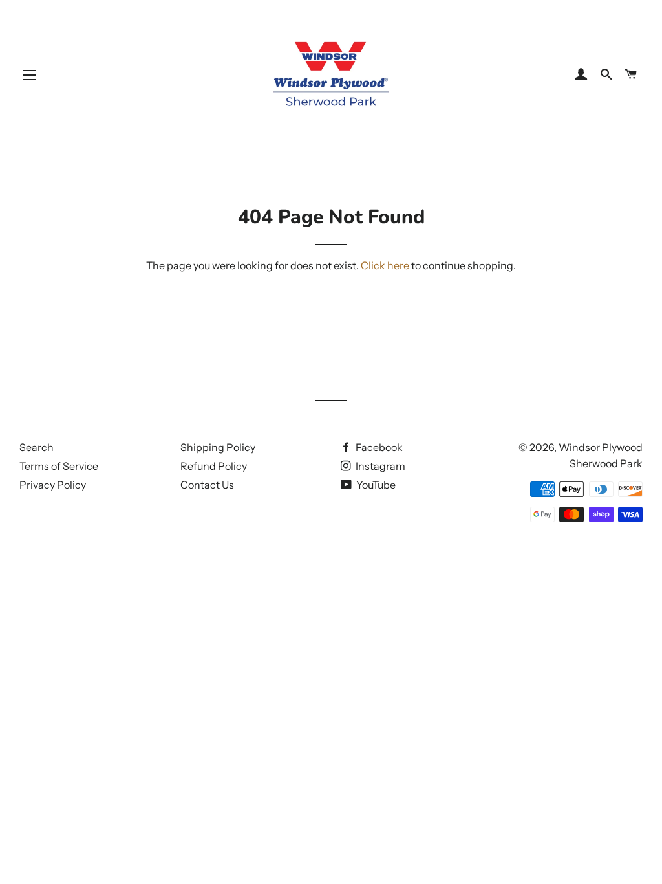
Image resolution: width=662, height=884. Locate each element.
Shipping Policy (217, 447)
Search (36, 447)
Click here (385, 265)
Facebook (378, 447)
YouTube (375, 484)
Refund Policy (213, 465)
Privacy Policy (52, 484)
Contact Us (207, 484)
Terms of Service (58, 465)
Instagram (379, 465)
